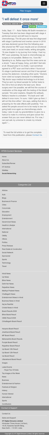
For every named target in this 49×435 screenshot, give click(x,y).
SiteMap (5, 170)
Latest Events (7, 367)
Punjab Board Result (9, 342)
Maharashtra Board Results (12, 339)
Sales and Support (9, 418)
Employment (6, 215)
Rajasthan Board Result (11, 345)
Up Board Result (8, 356)
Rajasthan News (8, 287)
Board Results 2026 (9, 311)
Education (6, 211)
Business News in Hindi (11, 301)
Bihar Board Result (9, 314)
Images (4, 363)
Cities (4, 204)
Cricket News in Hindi (10, 307)
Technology (6, 263)
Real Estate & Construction (12, 249)
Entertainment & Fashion (11, 383)
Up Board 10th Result (10, 349)
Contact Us (37, 135)
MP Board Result (8, 335)
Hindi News (6, 273)
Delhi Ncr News (8, 283)
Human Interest (7, 394)
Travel (4, 266)
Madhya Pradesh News (10, 290)
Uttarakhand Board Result (11, 359)
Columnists (6, 208)
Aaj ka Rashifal (7, 304)
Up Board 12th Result (10, 352)
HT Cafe (32, 27)
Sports (4, 259)
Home (4, 156)
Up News (5, 277)
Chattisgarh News (8, 294)
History (4, 390)
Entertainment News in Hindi (12, 297)
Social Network (7, 252)
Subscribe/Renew (8, 163)
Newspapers (42, 27)
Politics (4, 242)
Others (25, 27)
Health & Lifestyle (8, 225)
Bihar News (6, 280)
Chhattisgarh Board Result (12, 321)
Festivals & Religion (9, 387)
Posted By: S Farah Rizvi (32, 24)
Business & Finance (9, 201)
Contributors (6, 404)
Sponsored (6, 256)
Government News (9, 222)
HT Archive (6, 167)
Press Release (7, 245)
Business (5, 380)
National (5, 232)
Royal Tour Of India (11, 370)
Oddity (4, 235)
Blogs (4, 198)
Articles (4, 190)
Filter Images (25, 10)
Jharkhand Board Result (11, 332)
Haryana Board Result (10, 328)
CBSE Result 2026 (9, 318)
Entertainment (7, 218)
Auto (3, 194)
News (4, 376)
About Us (5, 160)
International (6, 228)
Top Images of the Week (11, 373)
